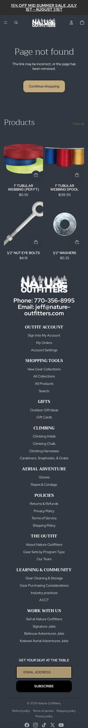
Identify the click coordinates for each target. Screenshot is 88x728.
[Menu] (5, 22)
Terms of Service (44, 518)
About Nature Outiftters (44, 544)
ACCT (44, 600)
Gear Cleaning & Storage (44, 578)
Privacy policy (44, 716)
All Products (44, 383)
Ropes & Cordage (44, 484)
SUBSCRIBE (44, 686)
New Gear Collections (44, 369)
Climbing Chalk (44, 443)
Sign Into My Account (44, 335)
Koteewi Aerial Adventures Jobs (44, 641)
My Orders (44, 342)
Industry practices (44, 593)
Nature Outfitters (49, 703)
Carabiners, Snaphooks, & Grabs (44, 458)
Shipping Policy (44, 525)
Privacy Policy (44, 511)
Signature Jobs (44, 626)
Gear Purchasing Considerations (44, 585)
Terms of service (43, 711)
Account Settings (44, 350)
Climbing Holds (44, 436)
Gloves (44, 477)
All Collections (44, 376)
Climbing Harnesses (44, 451)
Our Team (44, 559)
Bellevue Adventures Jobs (44, 633)
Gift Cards (44, 417)
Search (44, 391)
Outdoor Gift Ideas (44, 410)
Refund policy (21, 711)
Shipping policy (66, 711)
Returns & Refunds (44, 503)
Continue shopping (44, 86)
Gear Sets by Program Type (44, 552)
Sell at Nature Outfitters (44, 619)
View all (78, 123)
